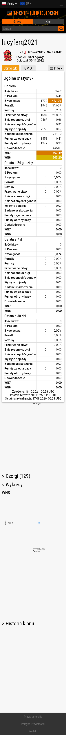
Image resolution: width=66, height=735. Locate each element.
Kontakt (33, 731)
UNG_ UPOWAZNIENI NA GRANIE (39, 52)
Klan (49, 21)
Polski (10, 3)
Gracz (17, 21)
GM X (28, 68)
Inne (56, 68)
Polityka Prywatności (33, 724)
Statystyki (11, 68)
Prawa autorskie (33, 716)
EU (27, 3)
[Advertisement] (33, 438)
